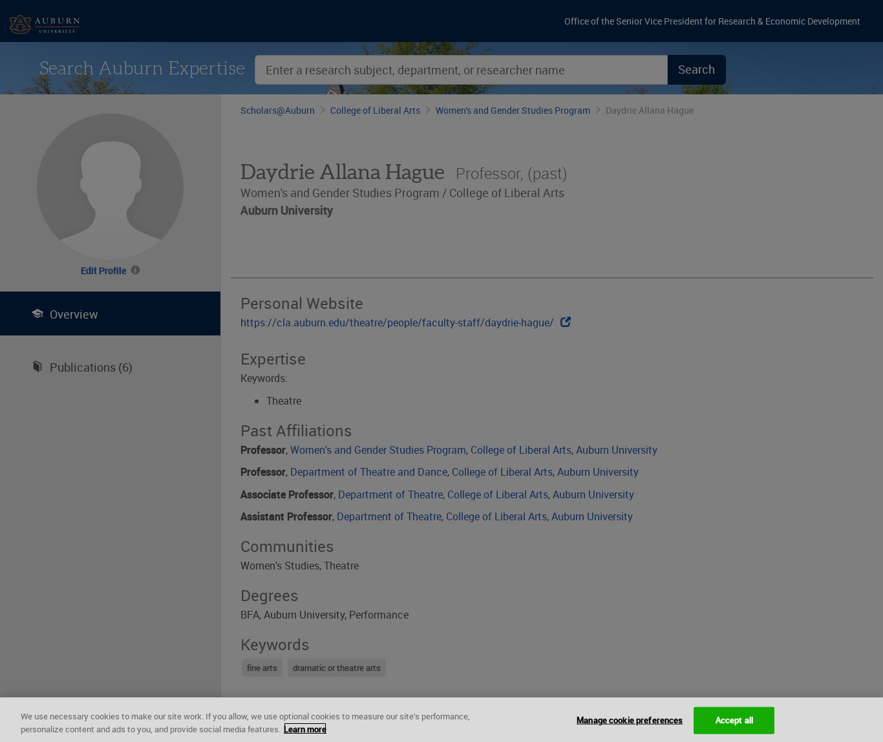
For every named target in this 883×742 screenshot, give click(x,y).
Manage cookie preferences (630, 720)
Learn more (305, 728)
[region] (441, 719)
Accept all (734, 720)
